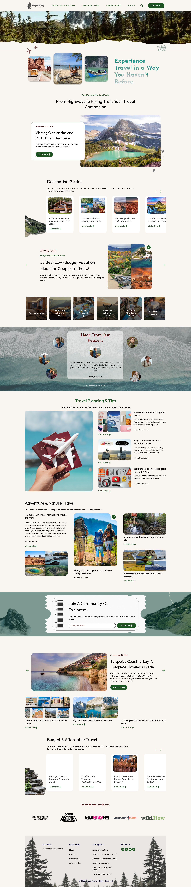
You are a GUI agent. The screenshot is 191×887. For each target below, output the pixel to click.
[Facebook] (122, 849)
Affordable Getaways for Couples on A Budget (125, 779)
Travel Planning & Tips (102, 874)
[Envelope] (130, 849)
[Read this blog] (60, 205)
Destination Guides (90, 5)
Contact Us (74, 858)
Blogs (71, 850)
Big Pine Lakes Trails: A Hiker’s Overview (44, 720)
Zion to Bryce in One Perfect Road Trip (92, 219)
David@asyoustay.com (53, 849)
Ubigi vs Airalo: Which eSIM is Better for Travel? (147, 442)
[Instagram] (133, 849)
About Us (73, 854)
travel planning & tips (83, 313)
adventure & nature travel (107, 313)
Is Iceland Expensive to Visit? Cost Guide (125, 219)
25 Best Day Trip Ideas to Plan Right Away (142, 720)
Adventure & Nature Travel (63, 5)
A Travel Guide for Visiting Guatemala (58, 219)
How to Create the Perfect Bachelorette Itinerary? (91, 779)
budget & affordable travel (131, 313)
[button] (155, 191)
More (130, 5)
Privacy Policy (75, 863)
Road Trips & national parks (60, 313)
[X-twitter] (126, 849)
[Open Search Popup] (141, 5)
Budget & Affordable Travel (52, 257)
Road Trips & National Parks (102, 868)
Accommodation (113, 5)
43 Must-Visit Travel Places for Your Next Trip (158, 221)
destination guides (154, 313)
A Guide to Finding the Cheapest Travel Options (157, 779)
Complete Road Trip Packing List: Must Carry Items (149, 470)
